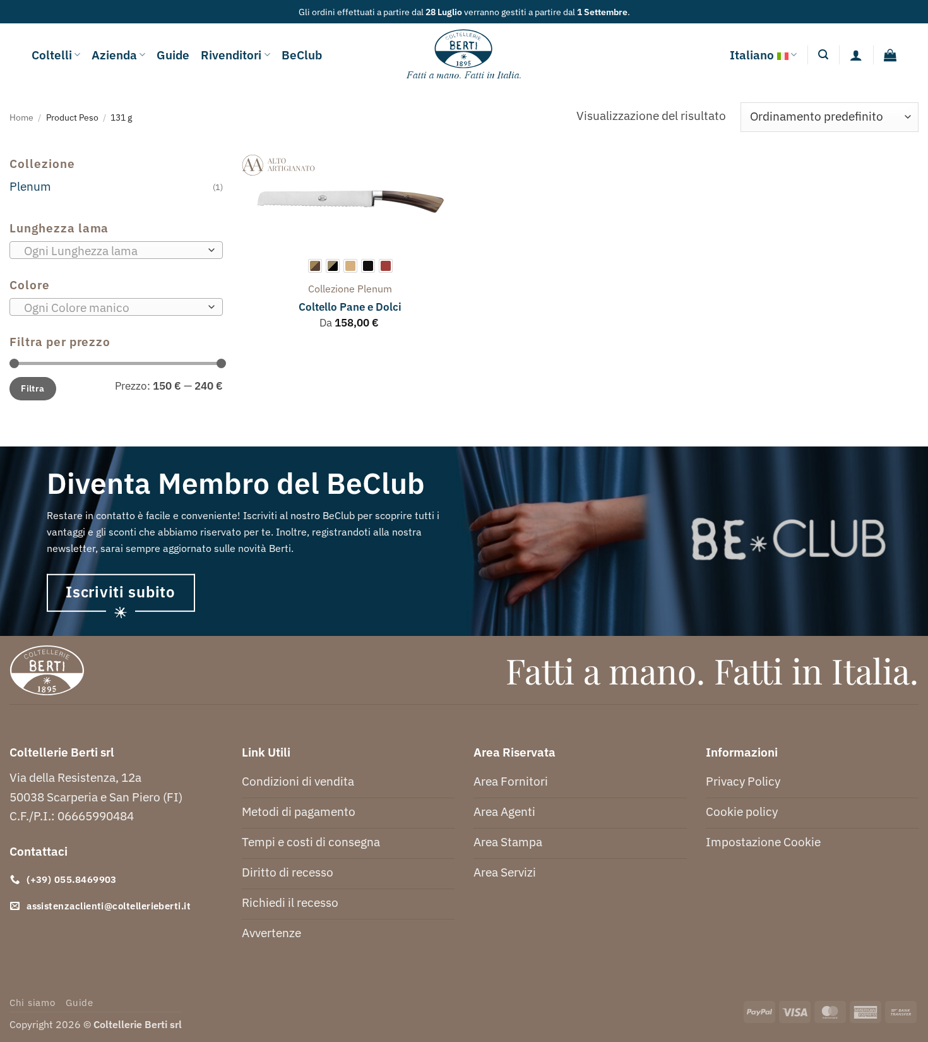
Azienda (114, 55)
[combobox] (116, 250)
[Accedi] (856, 55)
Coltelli (52, 55)
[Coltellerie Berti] (464, 55)
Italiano (752, 55)
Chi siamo (32, 1003)
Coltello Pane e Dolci (350, 307)
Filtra (33, 388)
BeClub (302, 55)
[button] (823, 54)
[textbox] (112, 251)
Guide (173, 55)
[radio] (315, 266)
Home (21, 117)
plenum (374, 288)
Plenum (30, 186)
